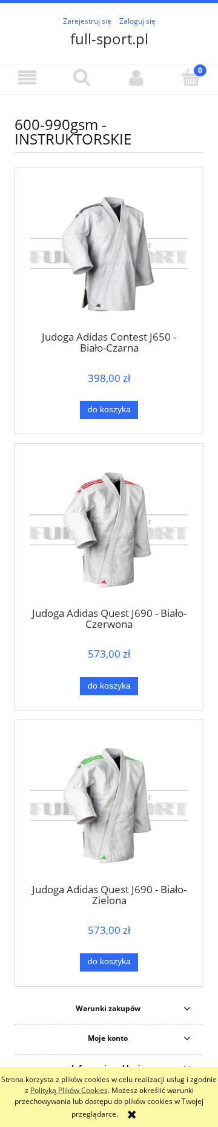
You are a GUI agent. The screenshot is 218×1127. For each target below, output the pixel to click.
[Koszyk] (191, 76)
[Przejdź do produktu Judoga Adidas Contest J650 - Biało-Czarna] (109, 253)
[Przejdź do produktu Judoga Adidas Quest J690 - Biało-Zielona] (109, 805)
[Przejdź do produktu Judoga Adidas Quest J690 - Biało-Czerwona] (109, 530)
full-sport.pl (109, 39)
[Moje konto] (136, 77)
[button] (27, 77)
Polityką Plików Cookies (69, 1090)
